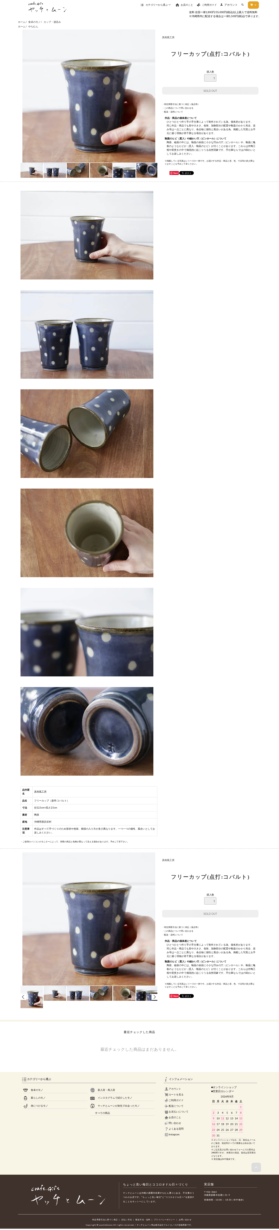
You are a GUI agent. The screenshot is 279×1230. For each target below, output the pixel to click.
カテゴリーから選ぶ (156, 4)
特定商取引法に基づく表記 (104, 1219)
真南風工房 (168, 37)
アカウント (231, 4)
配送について (176, 1106)
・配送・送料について (172, 111)
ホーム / (22, 22)
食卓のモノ (34, 22)
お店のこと (186, 4)
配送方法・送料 (143, 1219)
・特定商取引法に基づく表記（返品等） (181, 104)
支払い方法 (126, 1219)
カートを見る (176, 1094)
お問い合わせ (185, 1219)
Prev (23, 997)
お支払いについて (178, 1111)
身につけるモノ (38, 1105)
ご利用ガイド (209, 4)
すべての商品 (100, 1113)
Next (154, 997)
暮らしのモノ (37, 1097)
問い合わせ (174, 1123)
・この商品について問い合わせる (177, 108)
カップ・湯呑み (52, 22)
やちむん (33, 26)
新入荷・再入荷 (105, 1090)
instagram (174, 1134)
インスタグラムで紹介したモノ (113, 1097)
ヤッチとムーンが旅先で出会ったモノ (117, 1105)
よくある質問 (176, 1128)
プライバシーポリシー (164, 1219)
